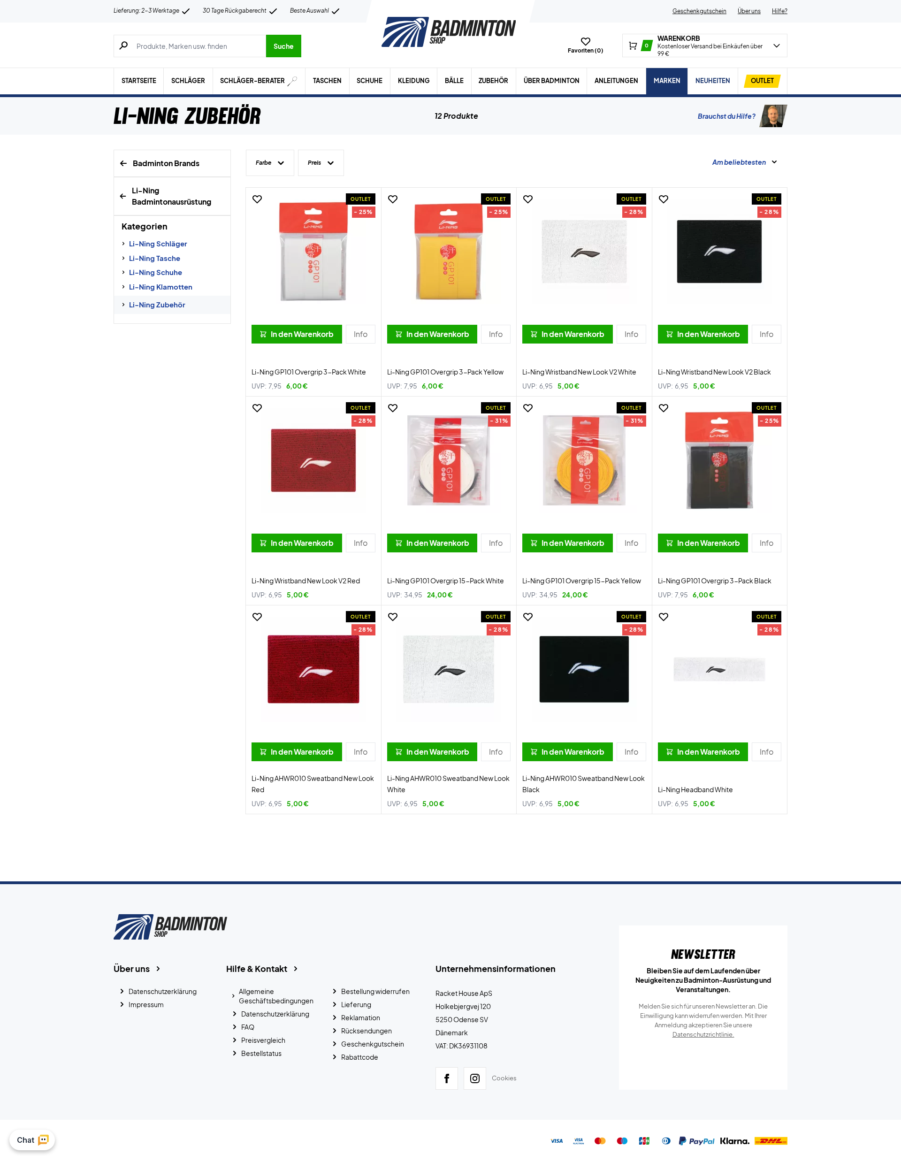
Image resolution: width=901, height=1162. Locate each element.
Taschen (327, 80)
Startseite (139, 80)
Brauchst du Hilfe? (727, 116)
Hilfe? (779, 11)
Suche (284, 46)
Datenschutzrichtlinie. (703, 1034)
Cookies (504, 1078)
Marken (667, 80)
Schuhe (369, 80)
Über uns (749, 11)
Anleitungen (616, 80)
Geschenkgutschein (699, 11)
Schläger (188, 80)
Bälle (454, 80)
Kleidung (414, 80)
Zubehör (493, 80)
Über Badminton (552, 80)
